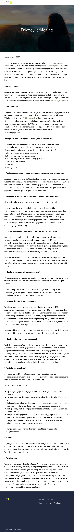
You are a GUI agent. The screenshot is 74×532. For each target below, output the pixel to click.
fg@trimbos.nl (29, 118)
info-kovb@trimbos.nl (59, 100)
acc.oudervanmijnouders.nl (52, 65)
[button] (68, 3)
